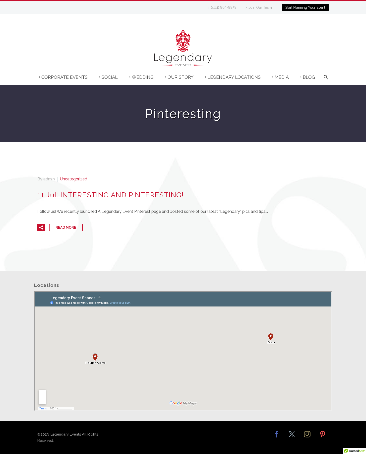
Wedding (143, 77)
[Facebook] (276, 437)
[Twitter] (291, 437)
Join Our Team (260, 7)
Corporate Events (64, 77)
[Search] (325, 79)
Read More (66, 227)
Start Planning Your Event (305, 7)
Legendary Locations (234, 77)
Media (282, 77)
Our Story (180, 77)
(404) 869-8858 (224, 7)
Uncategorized (73, 179)
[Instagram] (307, 437)
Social (110, 77)
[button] (41, 227)
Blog (309, 77)
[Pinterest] (322, 437)
